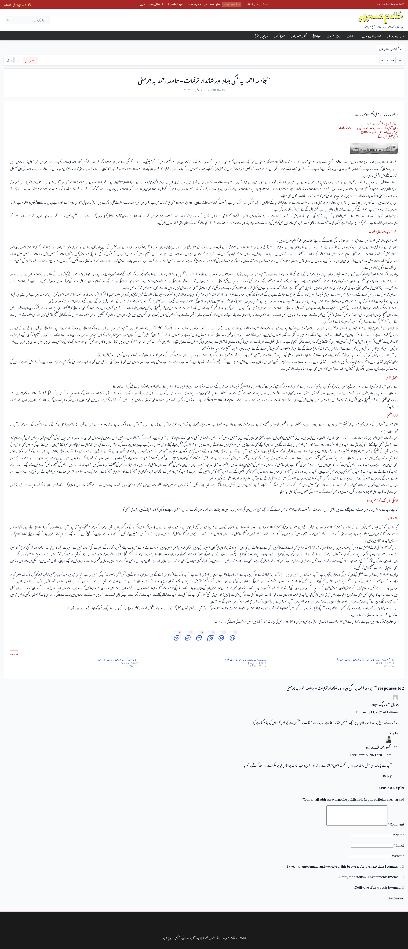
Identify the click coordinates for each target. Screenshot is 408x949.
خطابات (351, 36)
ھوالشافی (316, 36)
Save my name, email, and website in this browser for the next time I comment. (343, 865)
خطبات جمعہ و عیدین (371, 36)
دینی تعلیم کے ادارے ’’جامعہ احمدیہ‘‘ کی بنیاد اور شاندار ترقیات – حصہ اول (365, 659)
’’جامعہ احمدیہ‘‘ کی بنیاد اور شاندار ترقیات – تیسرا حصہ (118, 659)
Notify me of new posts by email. (377, 887)
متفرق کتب (279, 36)
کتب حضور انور (298, 36)
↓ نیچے (9, 59)
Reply (393, 732)
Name (398, 834)
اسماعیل (186, 89)
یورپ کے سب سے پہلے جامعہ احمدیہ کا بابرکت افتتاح (245, 659)
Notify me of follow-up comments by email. (369, 876)
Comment (396, 823)
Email (398, 844)
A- (387, 59)
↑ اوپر (18, 59)
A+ (392, 59)
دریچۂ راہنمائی (261, 36)
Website (398, 855)
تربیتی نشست (334, 36)
